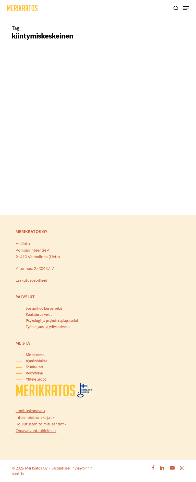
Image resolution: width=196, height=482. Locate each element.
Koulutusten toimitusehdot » (41, 424)
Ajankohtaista (34, 88)
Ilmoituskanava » (30, 411)
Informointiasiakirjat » (35, 417)
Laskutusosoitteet (31, 280)
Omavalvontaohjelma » (36, 431)
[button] (186, 8)
